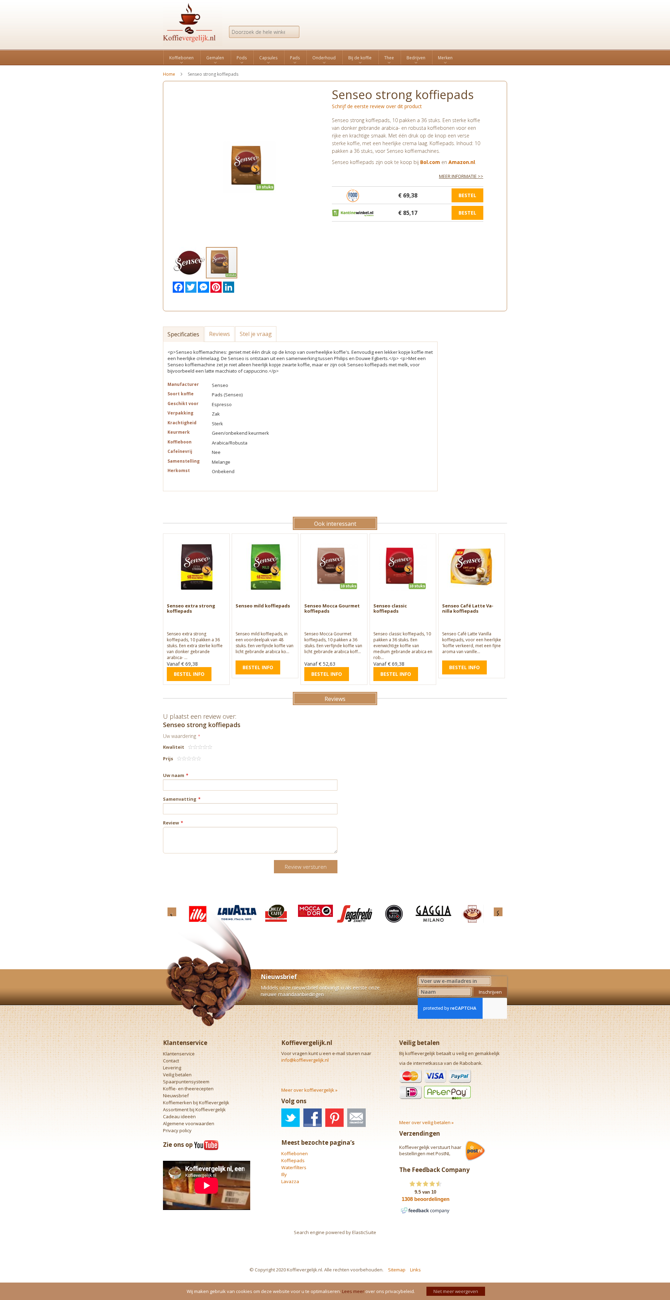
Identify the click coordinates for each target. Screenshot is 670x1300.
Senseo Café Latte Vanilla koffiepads (467, 608)
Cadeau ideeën (179, 1116)
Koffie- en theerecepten (188, 1088)
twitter (290, 1117)
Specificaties (183, 334)
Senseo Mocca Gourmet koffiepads (332, 608)
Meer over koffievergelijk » (309, 1090)
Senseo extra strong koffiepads (191, 608)
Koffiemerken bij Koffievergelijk (196, 1102)
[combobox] (264, 32)
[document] (336, 1291)
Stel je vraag (256, 334)
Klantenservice (179, 1054)
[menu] (335, 57)
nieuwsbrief (356, 1117)
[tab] (184, 333)
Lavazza (290, 1181)
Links (415, 1270)
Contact (171, 1061)
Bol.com (430, 162)
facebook (312, 1117)
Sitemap (396, 1270)
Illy (284, 1174)
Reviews (219, 334)
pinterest (334, 1117)
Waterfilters (293, 1167)
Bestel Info (189, 674)
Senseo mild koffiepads (263, 606)
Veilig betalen (177, 1074)
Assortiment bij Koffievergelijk (194, 1109)
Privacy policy (177, 1130)
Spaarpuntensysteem (186, 1081)
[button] (190, 262)
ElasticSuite (364, 1232)
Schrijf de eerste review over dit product (377, 106)
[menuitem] (181, 58)
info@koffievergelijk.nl (305, 1060)
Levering (172, 1067)
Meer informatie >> (461, 176)
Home (169, 74)
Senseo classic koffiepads (390, 608)
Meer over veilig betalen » (426, 1122)
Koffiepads (293, 1160)
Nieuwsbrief (176, 1095)
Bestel (467, 195)
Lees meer (353, 1291)
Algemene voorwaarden (188, 1123)
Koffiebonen (294, 1153)
